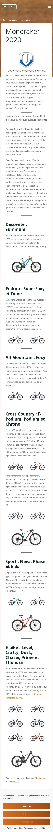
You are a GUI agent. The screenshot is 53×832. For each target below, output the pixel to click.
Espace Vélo (9, 6)
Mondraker (40, 778)
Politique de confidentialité (34, 828)
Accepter (26, 806)
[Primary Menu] (49, 6)
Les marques (13, 20)
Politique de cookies (15, 828)
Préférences (26, 821)
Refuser (26, 814)
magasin (15, 782)
